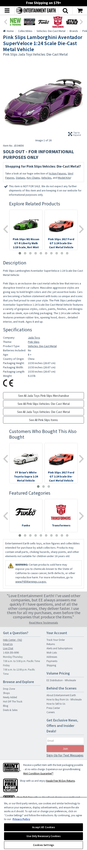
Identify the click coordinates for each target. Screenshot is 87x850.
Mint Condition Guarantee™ (38, 773)
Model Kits (64, 178)
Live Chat (8, 648)
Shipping (51, 665)
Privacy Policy (21, 819)
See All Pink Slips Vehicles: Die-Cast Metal (44, 404)
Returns (51, 644)
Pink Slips (33, 342)
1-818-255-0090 (11, 652)
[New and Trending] (15, 22)
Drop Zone (9, 689)
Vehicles (46, 178)
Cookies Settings (43, 845)
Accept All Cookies (43, 827)
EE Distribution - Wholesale (61, 680)
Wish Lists (52, 652)
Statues (20, 178)
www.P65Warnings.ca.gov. (31, 581)
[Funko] (44, 22)
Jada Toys (34, 337)
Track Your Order (56, 640)
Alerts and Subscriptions (59, 648)
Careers (51, 712)
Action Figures (57, 173)
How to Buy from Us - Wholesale (64, 699)
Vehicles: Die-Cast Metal (42, 346)
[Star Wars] (72, 22)
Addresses (52, 657)
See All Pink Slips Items (43, 420)
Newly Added (10, 697)
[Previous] (5, 21)
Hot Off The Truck (12, 701)
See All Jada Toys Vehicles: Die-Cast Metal (43, 412)
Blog (5, 705)
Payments (52, 661)
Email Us (8, 644)
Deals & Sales (10, 710)
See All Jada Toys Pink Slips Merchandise (43, 396)
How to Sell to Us (56, 703)
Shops (6, 693)
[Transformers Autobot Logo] (58, 22)
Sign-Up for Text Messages (65, 755)
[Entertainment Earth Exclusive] (29, 22)
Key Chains (33, 178)
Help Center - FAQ (12, 640)
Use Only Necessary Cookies (43, 836)
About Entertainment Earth (61, 695)
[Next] (81, 21)
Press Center (53, 708)
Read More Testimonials (43, 622)
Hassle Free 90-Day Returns (60, 780)
